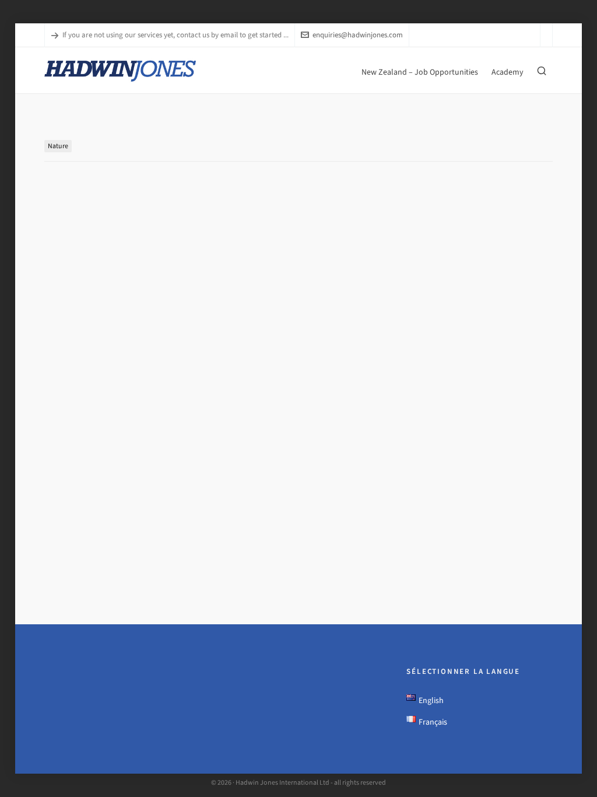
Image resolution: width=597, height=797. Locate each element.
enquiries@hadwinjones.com (357, 35)
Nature (58, 146)
